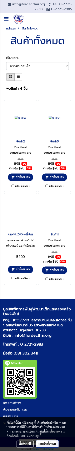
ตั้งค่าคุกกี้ (25, 444)
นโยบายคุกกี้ (34, 436)
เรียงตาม (14, 57)
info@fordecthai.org (33, 335)
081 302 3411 (26, 353)
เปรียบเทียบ (22, 186)
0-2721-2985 (61, 9)
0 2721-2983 (31, 344)
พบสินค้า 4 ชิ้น (17, 88)
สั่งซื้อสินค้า (22, 177)
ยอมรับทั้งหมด (47, 444)
